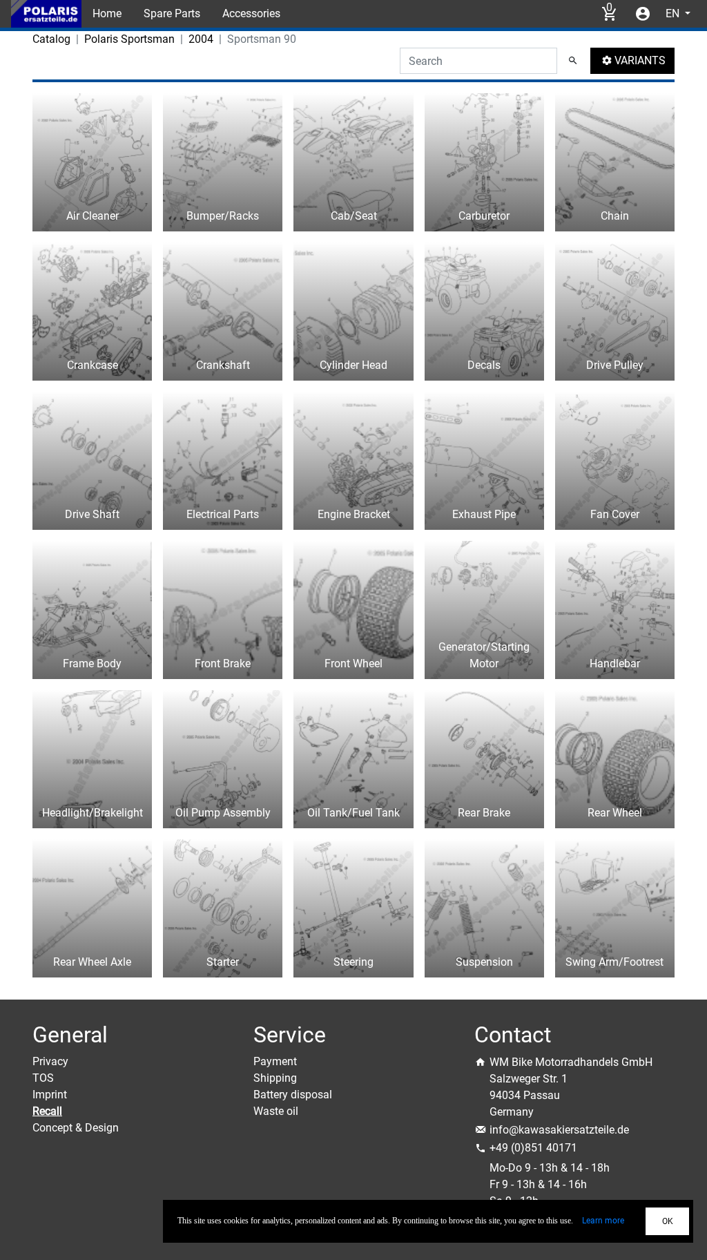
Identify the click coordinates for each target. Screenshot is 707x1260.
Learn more (603, 1220)
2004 (200, 39)
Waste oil (275, 1111)
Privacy (50, 1061)
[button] (632, 61)
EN (674, 13)
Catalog (51, 39)
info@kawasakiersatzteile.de (559, 1129)
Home (107, 13)
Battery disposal (292, 1094)
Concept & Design (75, 1127)
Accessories (251, 13)
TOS (43, 1078)
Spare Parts (172, 13)
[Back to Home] (46, 14)
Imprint (49, 1094)
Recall (47, 1111)
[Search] (573, 61)
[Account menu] (643, 13)
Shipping (275, 1078)
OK (667, 1221)
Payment (275, 1061)
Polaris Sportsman (129, 39)
